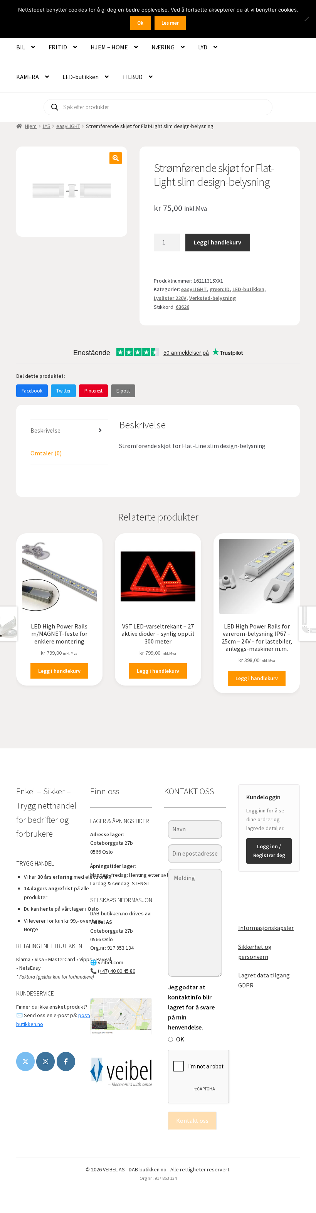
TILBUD (132, 77)
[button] (115, 158)
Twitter (63, 390)
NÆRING (163, 47)
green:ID (220, 289)
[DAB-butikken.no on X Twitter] (25, 1061)
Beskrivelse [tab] (45, 430)
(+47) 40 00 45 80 (116, 970)
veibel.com (110, 962)
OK (180, 1039)
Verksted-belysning (212, 298)
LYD (202, 47)
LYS (46, 126)
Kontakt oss (192, 1120)
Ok (140, 23)
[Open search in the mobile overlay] (158, 107)
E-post (123, 390)
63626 (182, 306)
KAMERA (27, 77)
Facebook (32, 390)
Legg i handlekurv (217, 242)
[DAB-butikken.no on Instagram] (45, 1061)
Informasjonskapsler (266, 928)
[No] (306, 19)
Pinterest (93, 390)
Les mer (170, 23)
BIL (20, 47)
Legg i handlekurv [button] (59, 670)
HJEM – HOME (109, 47)
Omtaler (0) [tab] (46, 453)
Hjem (31, 126)
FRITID (58, 47)
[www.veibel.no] (66, 1061)
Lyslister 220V (170, 298)
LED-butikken (80, 77)
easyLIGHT (68, 126)
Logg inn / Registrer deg (269, 851)
